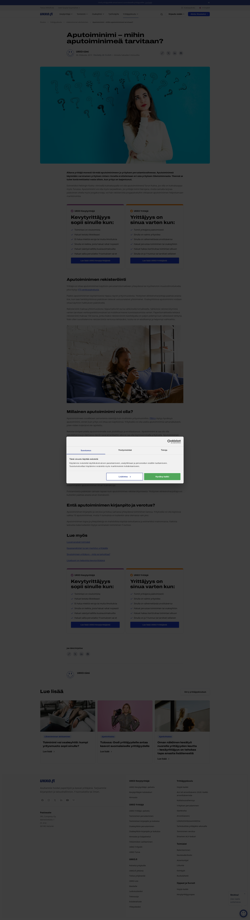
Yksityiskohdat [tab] (125, 450)
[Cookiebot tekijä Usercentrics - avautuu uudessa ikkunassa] (169, 441)
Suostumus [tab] (86, 450)
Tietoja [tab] (164, 450)
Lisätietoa (123, 476)
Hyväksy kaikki (162, 476)
